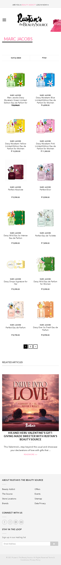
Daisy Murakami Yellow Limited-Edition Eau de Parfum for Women (15, 146)
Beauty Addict (8, 489)
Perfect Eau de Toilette (45, 235)
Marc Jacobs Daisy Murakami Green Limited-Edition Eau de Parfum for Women (15, 101)
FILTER (44, 58)
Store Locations (9, 498)
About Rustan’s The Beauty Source (22, 480)
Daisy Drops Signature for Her (15, 282)
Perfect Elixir (45, 189)
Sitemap (38, 498)
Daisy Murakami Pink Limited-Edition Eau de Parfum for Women (45, 146)
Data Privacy (40, 503)
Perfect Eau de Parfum (16, 327)
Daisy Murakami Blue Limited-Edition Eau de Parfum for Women (45, 100)
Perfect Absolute (15, 189)
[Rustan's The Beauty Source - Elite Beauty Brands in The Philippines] (33, 19)
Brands (5, 503)
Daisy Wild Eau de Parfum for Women (45, 282)
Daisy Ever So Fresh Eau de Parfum (45, 328)
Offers (37, 489)
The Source (7, 494)
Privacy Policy (35, 560)
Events (37, 494)
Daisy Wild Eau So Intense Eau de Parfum (16, 236)
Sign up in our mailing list (14, 537)
